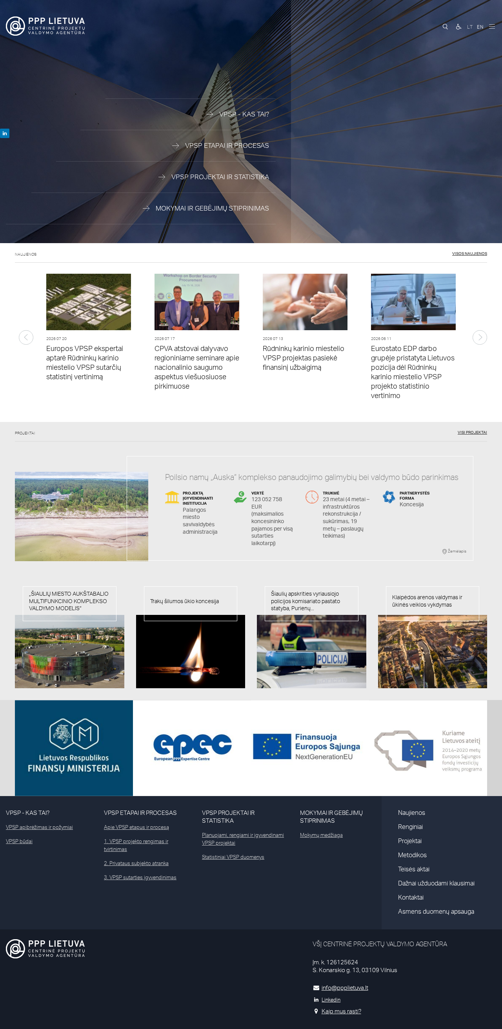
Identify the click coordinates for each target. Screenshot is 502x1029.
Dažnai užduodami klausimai (436, 883)
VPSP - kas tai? (27, 812)
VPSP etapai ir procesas (140, 812)
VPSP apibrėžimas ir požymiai (39, 827)
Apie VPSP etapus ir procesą (136, 827)
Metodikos (412, 855)
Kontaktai (411, 897)
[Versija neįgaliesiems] (459, 27)
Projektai (410, 841)
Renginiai (410, 827)
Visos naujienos (469, 253)
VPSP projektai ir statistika (228, 816)
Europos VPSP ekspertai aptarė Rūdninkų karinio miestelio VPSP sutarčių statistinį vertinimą (84, 362)
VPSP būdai (19, 841)
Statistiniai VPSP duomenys (233, 857)
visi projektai (472, 432)
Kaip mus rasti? (341, 1011)
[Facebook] (4, 133)
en (480, 27)
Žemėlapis (456, 551)
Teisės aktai (413, 869)
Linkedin (331, 999)
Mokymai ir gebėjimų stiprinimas (331, 816)
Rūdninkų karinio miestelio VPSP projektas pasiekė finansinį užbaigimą (303, 357)
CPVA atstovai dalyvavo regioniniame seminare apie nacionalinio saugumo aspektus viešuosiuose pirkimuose (197, 367)
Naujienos (411, 812)
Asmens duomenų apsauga (436, 911)
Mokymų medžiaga (321, 835)
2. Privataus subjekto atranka (136, 863)
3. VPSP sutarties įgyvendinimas (140, 877)
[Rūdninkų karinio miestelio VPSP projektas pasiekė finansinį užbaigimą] (305, 304)
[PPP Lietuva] (45, 26)
